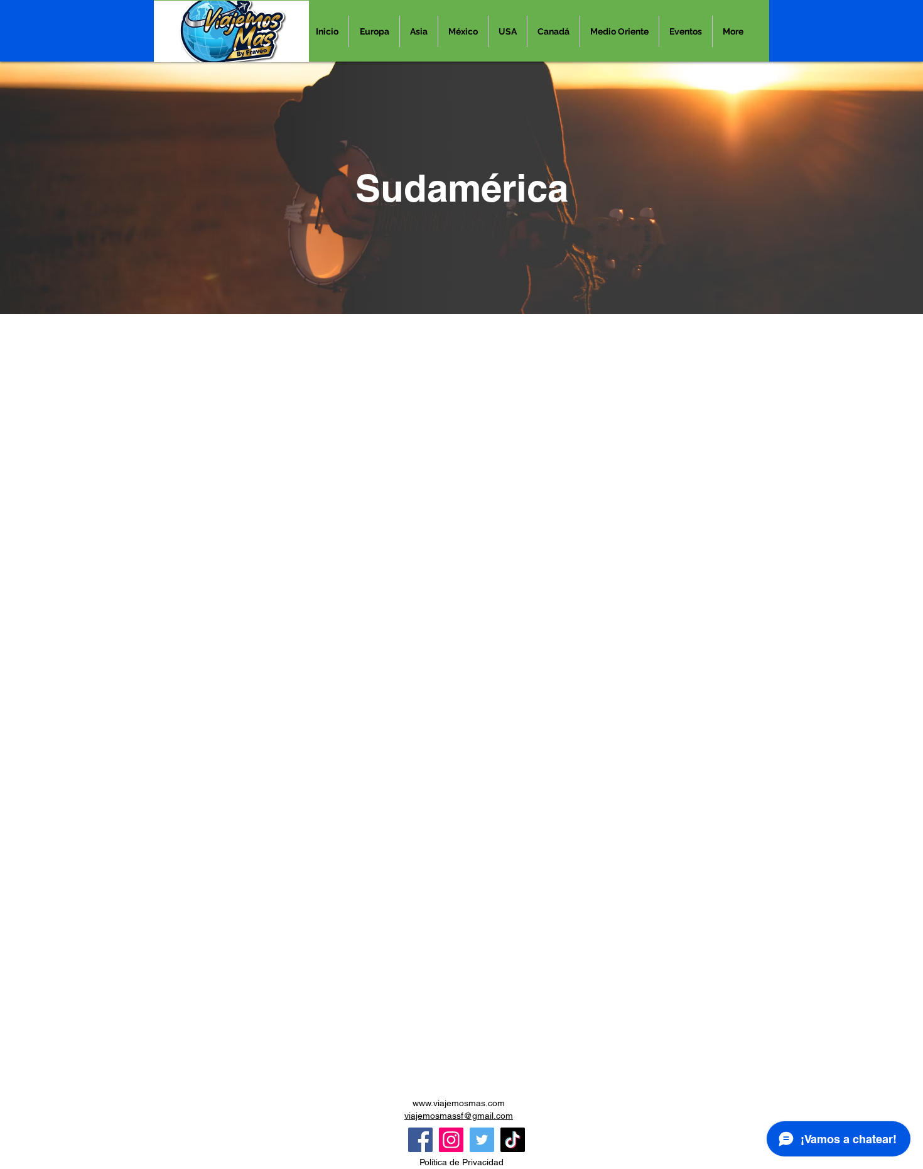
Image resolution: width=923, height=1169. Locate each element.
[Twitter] (482, 1140)
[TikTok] (512, 1140)
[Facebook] (420, 1140)
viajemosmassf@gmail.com (458, 1116)
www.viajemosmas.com (459, 1103)
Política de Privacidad (461, 1162)
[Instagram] (451, 1140)
